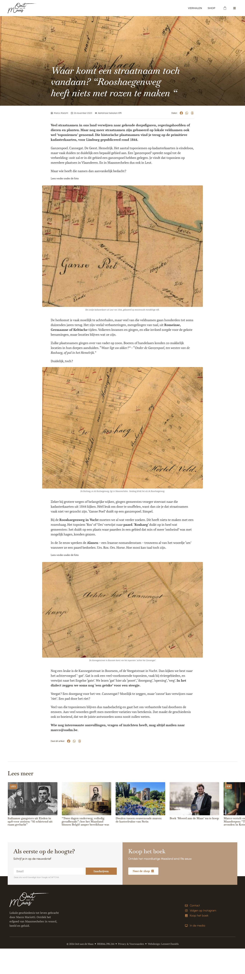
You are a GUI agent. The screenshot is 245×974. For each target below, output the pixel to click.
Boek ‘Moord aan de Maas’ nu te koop (194, 818)
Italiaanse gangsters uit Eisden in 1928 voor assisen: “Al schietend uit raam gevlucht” (30, 821)
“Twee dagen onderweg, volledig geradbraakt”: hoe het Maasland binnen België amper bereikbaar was (85, 821)
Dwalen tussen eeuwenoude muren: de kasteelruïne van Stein (139, 819)
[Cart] (225, 8)
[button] (181, 113)
